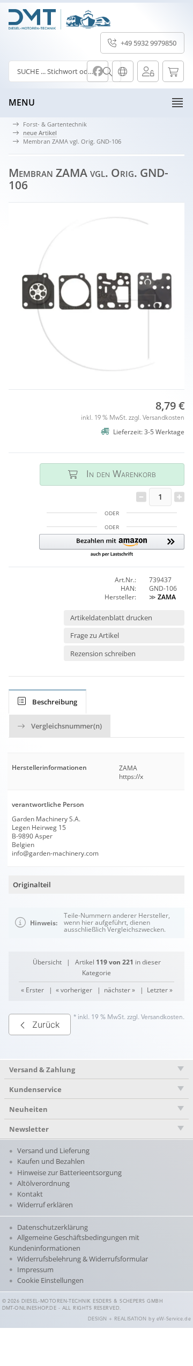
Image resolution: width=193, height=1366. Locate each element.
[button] (111, 546)
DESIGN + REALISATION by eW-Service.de (139, 1319)
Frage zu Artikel (94, 635)
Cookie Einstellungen (50, 1280)
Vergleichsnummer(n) (66, 726)
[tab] (47, 701)
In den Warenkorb (112, 474)
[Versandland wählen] (122, 71)
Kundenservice (35, 1089)
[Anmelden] (148, 71)
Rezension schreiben (103, 653)
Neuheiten (28, 1109)
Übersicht (47, 962)
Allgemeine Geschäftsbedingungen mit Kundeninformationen (74, 1242)
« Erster (32, 989)
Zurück (46, 1024)
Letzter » (160, 989)
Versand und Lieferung (53, 1150)
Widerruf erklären (45, 1204)
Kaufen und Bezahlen (51, 1161)
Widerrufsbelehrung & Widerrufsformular (82, 1259)
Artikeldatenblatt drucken (111, 617)
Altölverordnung (43, 1183)
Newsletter (29, 1129)
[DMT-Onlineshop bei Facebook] (97, 71)
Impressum (35, 1269)
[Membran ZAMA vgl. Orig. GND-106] (96, 291)
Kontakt (30, 1194)
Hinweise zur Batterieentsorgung (69, 1172)
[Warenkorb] (173, 71)
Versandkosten (163, 418)
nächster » (119, 989)
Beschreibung (54, 702)
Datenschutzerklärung (52, 1227)
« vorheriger (74, 989)
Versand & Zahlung (42, 1069)
